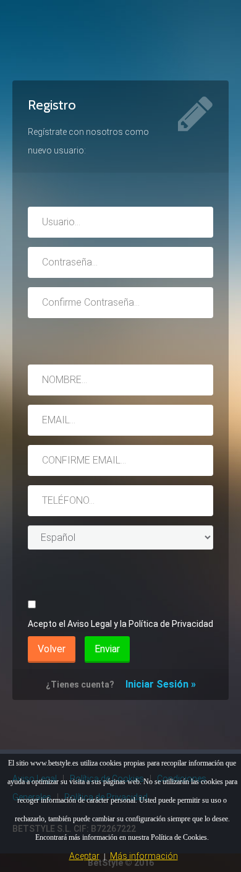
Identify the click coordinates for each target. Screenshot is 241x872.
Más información (144, 856)
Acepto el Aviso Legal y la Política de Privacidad (120, 624)
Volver (52, 649)
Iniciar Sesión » (160, 684)
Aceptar (84, 856)
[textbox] (120, 222)
